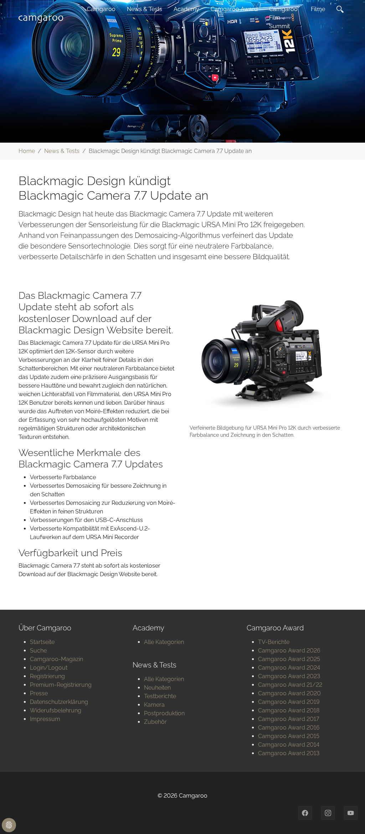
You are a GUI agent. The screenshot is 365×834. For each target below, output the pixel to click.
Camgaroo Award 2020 (289, 693)
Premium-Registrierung (61, 684)
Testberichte (160, 696)
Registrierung (47, 676)
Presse (39, 693)
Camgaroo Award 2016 (289, 727)
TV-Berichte (273, 642)
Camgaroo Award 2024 (289, 667)
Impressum (45, 719)
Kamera (154, 704)
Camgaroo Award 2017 (288, 719)
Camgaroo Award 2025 (289, 659)
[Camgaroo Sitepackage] (43, 18)
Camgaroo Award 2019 (289, 702)
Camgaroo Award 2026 (289, 650)
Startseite (42, 642)
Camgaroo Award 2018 (288, 710)
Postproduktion (164, 713)
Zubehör (155, 721)
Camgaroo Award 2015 (288, 736)
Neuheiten (157, 687)
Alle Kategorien (164, 642)
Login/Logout (48, 667)
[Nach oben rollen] (349, 818)
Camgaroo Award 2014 (288, 744)
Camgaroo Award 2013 (288, 753)
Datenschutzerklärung (59, 702)
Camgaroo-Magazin (56, 659)
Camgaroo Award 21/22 (290, 684)
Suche (38, 650)
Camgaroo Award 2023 (289, 676)
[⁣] (341, 9)
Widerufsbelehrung (55, 710)
